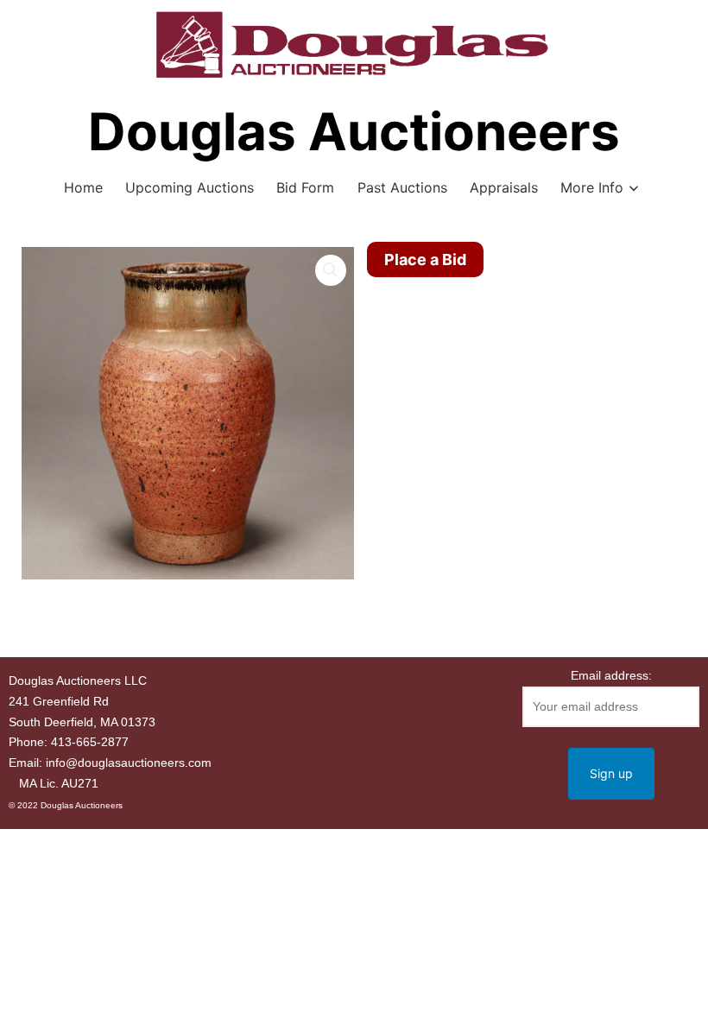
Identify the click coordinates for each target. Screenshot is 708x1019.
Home (83, 187)
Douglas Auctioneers (354, 131)
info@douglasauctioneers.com (129, 762)
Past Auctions (402, 187)
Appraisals (504, 187)
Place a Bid (425, 259)
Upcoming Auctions (189, 187)
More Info (591, 187)
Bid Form (305, 187)
